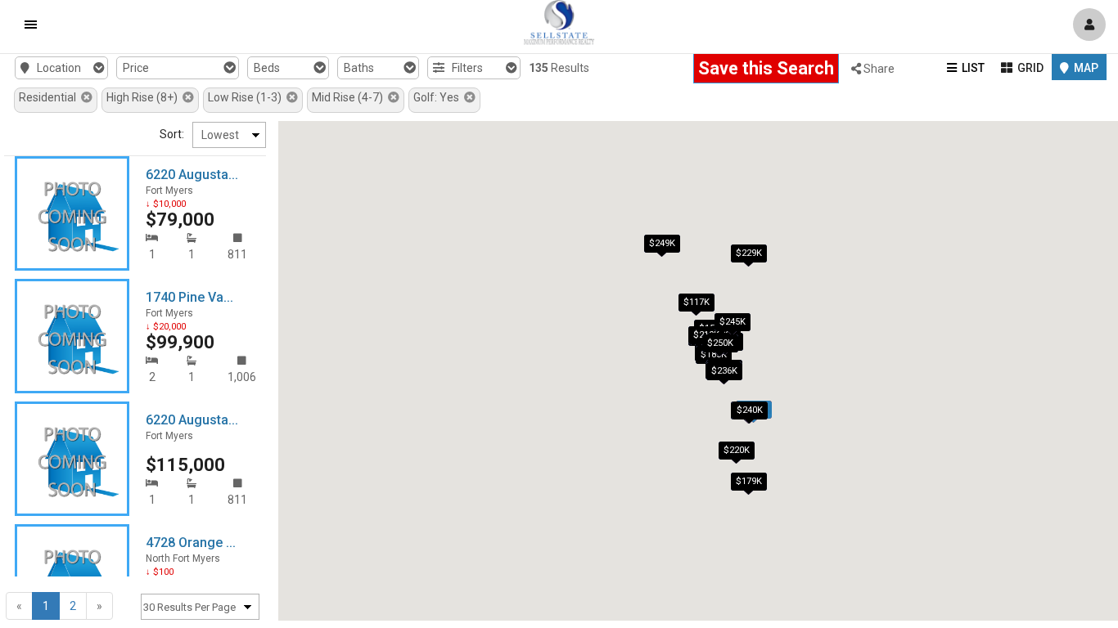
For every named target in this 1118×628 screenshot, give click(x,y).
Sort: (172, 134)
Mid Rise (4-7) (350, 97)
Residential (50, 97)
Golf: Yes (438, 97)
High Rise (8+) (144, 97)
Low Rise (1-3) (247, 97)
